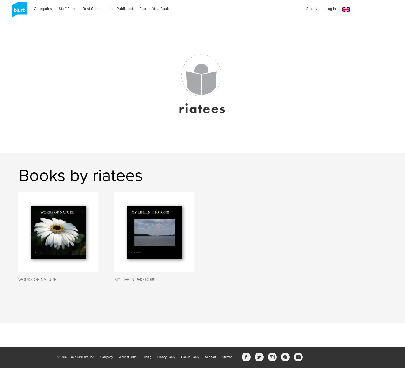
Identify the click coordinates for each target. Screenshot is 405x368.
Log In (331, 9)
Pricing (147, 357)
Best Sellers (92, 9)
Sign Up (312, 9)
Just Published (121, 9)
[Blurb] (17, 12)
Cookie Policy (190, 357)
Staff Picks (67, 9)
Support (210, 357)
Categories (43, 9)
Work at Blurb (128, 357)
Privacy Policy (166, 357)
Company (106, 357)
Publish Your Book (154, 9)
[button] (346, 9)
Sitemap (227, 357)
